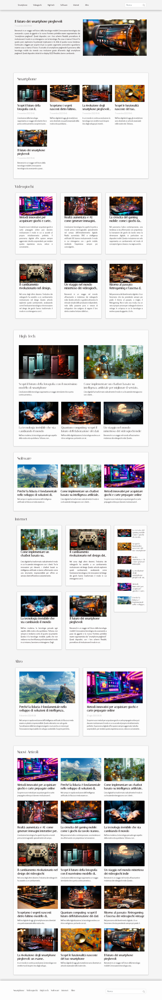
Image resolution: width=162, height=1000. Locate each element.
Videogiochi (37, 5)
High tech (51, 5)
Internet (76, 5)
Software (63, 5)
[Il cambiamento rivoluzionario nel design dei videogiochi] (36, 273)
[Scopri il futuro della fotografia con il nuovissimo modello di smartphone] (32, 93)
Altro (87, 5)
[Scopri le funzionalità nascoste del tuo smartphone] (130, 93)
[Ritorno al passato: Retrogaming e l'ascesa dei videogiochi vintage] (126, 273)
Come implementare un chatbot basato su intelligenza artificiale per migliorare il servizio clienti (110, 387)
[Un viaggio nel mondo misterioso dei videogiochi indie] (81, 273)
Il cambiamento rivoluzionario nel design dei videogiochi (34, 288)
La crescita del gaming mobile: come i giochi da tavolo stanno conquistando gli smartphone (138, 537)
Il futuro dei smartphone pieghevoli (38, 21)
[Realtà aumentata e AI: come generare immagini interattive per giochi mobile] (81, 206)
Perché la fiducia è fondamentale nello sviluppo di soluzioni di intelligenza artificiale (37, 495)
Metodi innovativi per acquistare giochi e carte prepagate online (34, 221)
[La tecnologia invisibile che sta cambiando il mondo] (38, 413)
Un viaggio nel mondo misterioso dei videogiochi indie (80, 288)
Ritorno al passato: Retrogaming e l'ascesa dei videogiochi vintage (125, 288)
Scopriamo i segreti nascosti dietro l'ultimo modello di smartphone (63, 109)
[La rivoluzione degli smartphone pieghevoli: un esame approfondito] (97, 93)
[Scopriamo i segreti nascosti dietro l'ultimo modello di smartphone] (65, 93)
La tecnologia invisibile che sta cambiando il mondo (37, 620)
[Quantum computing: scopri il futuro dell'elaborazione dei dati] (81, 413)
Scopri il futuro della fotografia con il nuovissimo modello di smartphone (79, 873)
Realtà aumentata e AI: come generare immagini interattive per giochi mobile (79, 223)
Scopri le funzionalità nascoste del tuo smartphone (127, 109)
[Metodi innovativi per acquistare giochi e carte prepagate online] (36, 206)
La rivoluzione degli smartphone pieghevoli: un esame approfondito (96, 109)
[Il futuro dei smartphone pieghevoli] (115, 37)
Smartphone (22, 5)
